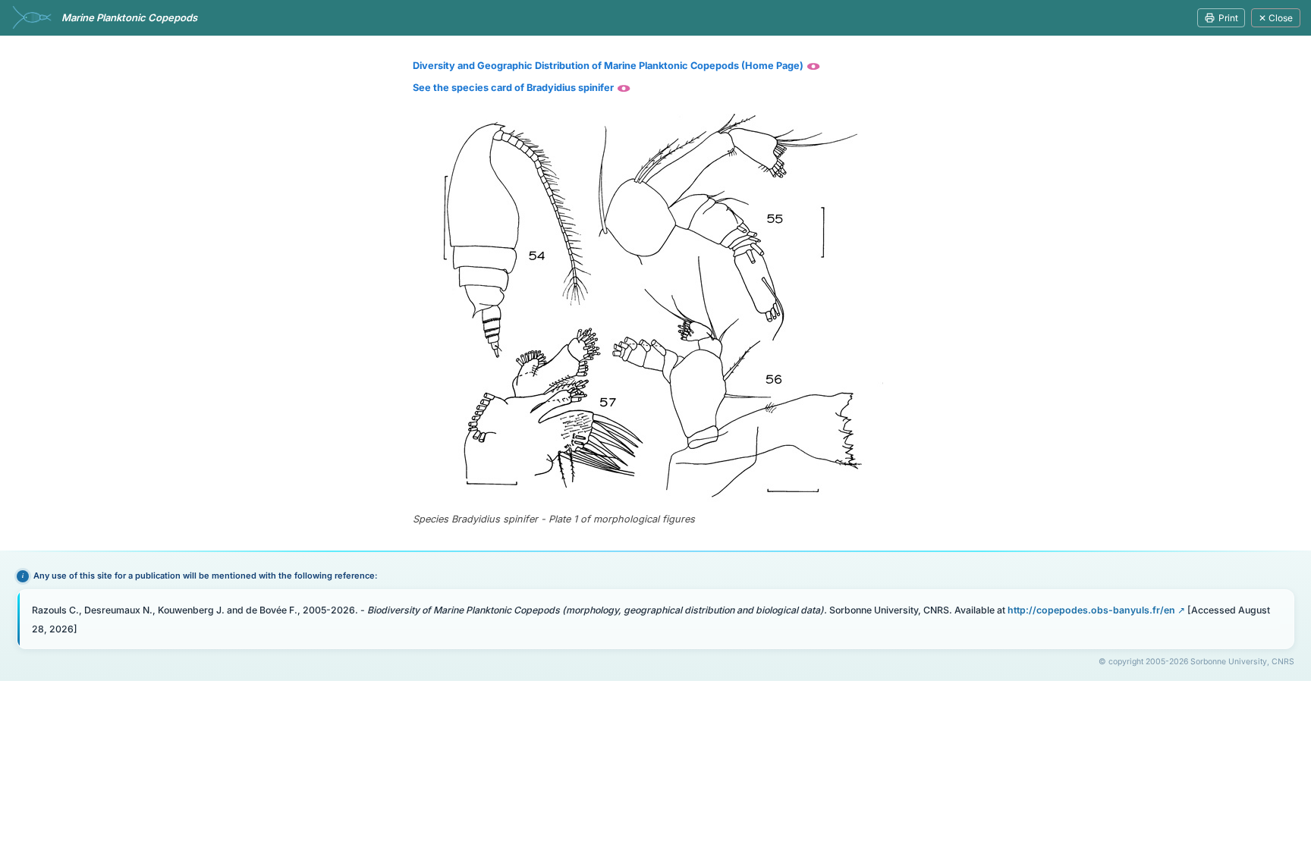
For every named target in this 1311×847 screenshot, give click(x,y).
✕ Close (1276, 18)
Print (1228, 18)
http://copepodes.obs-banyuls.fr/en (1091, 610)
